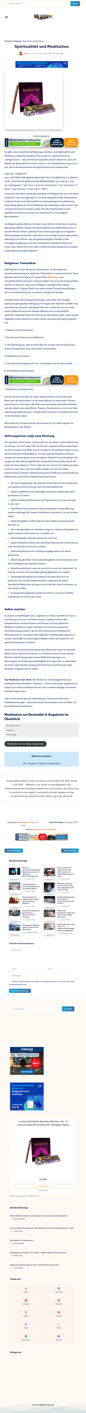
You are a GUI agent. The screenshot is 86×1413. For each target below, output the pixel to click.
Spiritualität (52, 829)
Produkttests (53, 763)
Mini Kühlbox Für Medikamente (21, 1240)
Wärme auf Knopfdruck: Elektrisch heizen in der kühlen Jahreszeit (66, 914)
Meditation (53, 277)
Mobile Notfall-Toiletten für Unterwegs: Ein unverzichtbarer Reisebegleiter (39, 1216)
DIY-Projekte (30, 763)
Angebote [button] (10, 730)
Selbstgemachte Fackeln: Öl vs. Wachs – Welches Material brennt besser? (38, 1253)
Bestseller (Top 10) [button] (13, 726)
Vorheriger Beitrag (13, 850)
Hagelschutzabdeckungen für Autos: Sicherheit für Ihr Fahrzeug (31, 914)
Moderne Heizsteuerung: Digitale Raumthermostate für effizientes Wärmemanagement (31, 872)
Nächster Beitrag (70, 850)
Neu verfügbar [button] (11, 734)
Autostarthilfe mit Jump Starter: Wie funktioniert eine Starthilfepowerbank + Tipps (66, 872)
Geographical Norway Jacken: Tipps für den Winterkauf (30, 927)
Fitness (41, 763)
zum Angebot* (43, 1186)
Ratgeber (17, 41)
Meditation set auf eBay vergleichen (25, 743)
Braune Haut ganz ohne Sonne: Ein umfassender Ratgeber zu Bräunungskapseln (66, 927)
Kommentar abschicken (20, 991)
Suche (75, 3)
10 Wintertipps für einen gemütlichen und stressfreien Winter (31, 886)
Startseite (8, 41)
